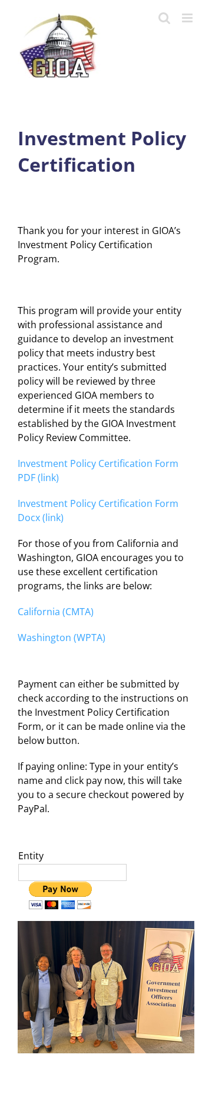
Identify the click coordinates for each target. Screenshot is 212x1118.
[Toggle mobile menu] (188, 18)
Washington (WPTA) (61, 637)
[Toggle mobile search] (164, 18)
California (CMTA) (56, 611)
